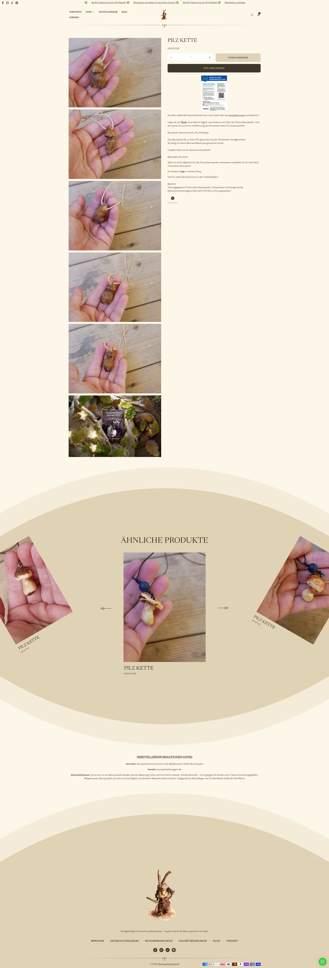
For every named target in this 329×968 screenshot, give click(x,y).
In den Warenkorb (238, 58)
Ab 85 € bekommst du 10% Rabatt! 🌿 (157, 2)
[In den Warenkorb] (28, 541)
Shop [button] (89, 12)
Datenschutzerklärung (124, 941)
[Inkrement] (210, 57)
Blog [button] (124, 12)
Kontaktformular (237, 115)
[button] (258, 15)
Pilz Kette (29, 643)
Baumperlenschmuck (168, 964)
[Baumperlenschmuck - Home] (164, 15)
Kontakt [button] (74, 17)
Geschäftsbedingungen (193, 941)
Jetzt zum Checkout (214, 68)
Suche (216, 941)
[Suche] (252, 15)
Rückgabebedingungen (158, 941)
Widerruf (232, 941)
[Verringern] (172, 57)
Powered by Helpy (173, 202)
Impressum (97, 941)
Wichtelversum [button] (108, 12)
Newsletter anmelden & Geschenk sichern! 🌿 (111, 2)
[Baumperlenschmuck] (164, 896)
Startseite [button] (75, 12)
